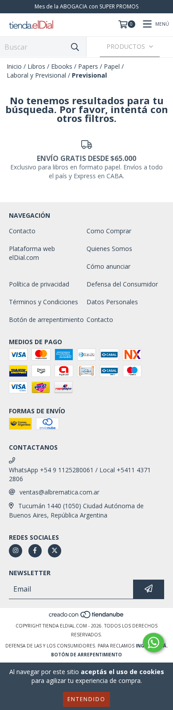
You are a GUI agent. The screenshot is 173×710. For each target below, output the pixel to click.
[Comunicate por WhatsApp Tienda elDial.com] (153, 642)
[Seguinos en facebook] (35, 550)
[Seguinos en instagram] (15, 550)
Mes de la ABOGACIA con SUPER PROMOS (86, 6)
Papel (112, 66)
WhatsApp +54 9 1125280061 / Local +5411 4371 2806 (80, 474)
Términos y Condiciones (43, 302)
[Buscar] (75, 47)
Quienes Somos (109, 248)
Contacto (22, 231)
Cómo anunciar (108, 266)
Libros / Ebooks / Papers (63, 66)
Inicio (14, 66)
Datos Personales (112, 302)
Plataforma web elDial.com (32, 253)
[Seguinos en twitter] (54, 550)
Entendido (86, 699)
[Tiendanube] (87, 617)
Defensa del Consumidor (122, 284)
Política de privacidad (39, 284)
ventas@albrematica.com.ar (59, 492)
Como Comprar (108, 231)
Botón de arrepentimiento (46, 319)
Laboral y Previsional (36, 75)
